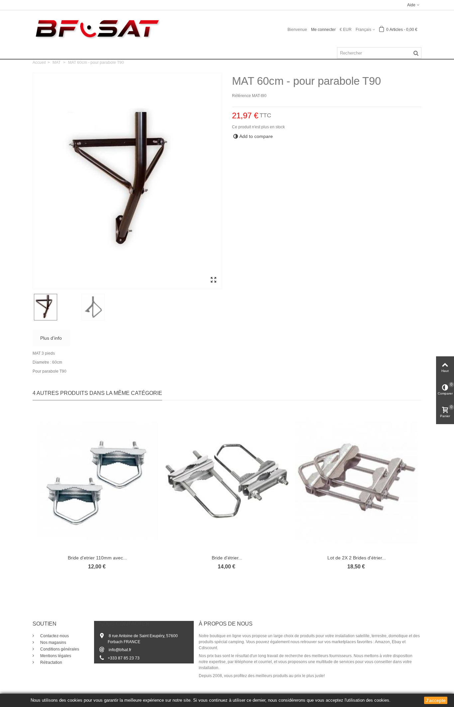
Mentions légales (55, 655)
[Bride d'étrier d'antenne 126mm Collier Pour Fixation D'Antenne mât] (227, 481)
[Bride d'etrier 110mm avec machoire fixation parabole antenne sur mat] (97, 481)
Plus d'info (51, 338)
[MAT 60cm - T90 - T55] (213, 280)
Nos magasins (52, 642)
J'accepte (436, 700)
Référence (241, 95)
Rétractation (50, 662)
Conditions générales (59, 649)
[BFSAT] (97, 28)
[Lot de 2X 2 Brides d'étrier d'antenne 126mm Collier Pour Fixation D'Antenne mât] (356, 481)
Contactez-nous (54, 636)
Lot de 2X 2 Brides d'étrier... (356, 557)
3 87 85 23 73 (127, 658)
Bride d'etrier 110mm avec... (97, 557)
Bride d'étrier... (227, 557)
